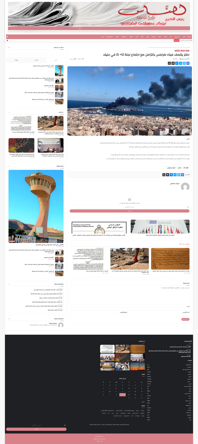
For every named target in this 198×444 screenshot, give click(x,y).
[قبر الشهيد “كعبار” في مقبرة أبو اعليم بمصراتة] (59, 101)
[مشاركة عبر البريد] (173, 63)
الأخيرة (36, 60)
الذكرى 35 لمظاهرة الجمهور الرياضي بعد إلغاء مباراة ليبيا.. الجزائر (39, 93)
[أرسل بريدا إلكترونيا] (180, 59)
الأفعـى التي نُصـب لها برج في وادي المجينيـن (43, 66)
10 (128, 388)
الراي (142, 36)
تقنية (190, 388)
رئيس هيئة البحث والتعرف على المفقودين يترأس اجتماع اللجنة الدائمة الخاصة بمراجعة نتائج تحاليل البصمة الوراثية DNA (31, 79)
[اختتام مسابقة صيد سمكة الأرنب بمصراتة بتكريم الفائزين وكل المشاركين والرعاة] (107, 366)
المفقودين (142, 413)
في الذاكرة (123, 36)
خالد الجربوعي (187, 393)
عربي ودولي (176, 36)
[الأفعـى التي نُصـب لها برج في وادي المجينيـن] (59, 70)
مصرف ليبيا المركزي (118, 415)
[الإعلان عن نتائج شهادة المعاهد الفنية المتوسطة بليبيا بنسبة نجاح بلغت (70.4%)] (107, 358)
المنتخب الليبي (135, 413)
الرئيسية (189, 36)
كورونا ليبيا (137, 415)
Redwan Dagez (53, 323)
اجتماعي (153, 36)
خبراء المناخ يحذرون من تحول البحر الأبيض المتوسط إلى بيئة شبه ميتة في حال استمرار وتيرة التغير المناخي (150, 40)
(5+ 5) (185, 168)
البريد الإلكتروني (185, 312)
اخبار (178, 47)
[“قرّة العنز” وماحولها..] (59, 88)
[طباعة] (169, 63)
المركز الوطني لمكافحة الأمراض (107, 410)
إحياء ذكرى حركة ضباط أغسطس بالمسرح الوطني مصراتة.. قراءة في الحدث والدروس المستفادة (52, 155)
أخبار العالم (188, 364)
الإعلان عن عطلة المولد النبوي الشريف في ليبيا (97, 271)
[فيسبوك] (187, 63)
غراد (179, 168)
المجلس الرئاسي (119, 410)
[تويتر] (184, 63)
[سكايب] (180, 63)
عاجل (189, 398)
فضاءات (130, 36)
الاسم (187, 306)
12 (116, 388)
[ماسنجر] (176, 63)
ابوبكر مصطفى (184, 59)
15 (141, 391)
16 (135, 391)
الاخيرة (116, 36)
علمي (137, 36)
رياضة (159, 36)
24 (129, 394)
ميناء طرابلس (170, 168)
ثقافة (147, 36)
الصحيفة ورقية (109, 36)
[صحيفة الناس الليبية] (99, 17)
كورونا (189, 417)
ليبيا (170, 36)
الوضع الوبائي (122, 413)
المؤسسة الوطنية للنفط (129, 410)
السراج (137, 410)
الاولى (184, 36)
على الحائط (188, 405)
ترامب (117, 413)
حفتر (113, 413)
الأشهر (56, 60)
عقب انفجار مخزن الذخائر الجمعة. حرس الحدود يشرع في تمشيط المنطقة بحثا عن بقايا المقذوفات (130, 272)
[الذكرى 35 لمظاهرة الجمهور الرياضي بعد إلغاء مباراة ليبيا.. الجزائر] (59, 95)
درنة (109, 413)
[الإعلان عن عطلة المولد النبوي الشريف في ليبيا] (89, 259)
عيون (190, 407)
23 (135, 394)
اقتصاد (165, 36)
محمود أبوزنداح (126, 415)
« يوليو (143, 401)
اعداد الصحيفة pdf (187, 369)
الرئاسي (142, 410)
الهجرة (129, 413)
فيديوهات (189, 415)
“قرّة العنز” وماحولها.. (49, 86)
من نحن (102, 36)
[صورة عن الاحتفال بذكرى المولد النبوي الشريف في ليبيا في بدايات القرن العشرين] (170, 259)
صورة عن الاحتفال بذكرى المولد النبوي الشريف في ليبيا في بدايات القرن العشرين (171, 271)
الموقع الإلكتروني (123, 312)
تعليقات (16, 60)
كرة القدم (104, 413)
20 (109, 391)
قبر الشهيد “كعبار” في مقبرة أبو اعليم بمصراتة (43, 99)
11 (122, 388)
